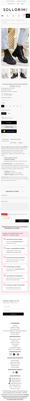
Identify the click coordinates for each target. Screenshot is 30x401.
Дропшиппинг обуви (15, 339)
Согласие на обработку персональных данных (15, 331)
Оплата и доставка (10, 1)
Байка (3, 113)
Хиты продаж (15, 344)
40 (17, 106)
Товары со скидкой (15, 342)
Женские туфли (15, 367)
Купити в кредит (11, 131)
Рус (18, 3)
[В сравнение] (5, 135)
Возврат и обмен (15, 327)
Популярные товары (15, 347)
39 (13, 106)
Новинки (15, 346)
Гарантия (15, 325)
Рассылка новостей (15, 332)
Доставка (13, 143)
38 (10, 106)
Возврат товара (11, 3)
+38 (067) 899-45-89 (15, 380)
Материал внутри (6, 110)
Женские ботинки (15, 362)
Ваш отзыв (4, 201)
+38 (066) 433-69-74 (15, 378)
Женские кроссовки (15, 364)
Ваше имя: (4, 195)
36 (2, 106)
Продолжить (22, 220)
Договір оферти (15, 334)
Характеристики (15, 139)
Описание (5, 139)
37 (6, 106)
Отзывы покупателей (21, 1)
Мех (9, 113)
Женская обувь (20, 20)
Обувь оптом (15, 341)
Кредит (20, 143)
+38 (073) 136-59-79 (15, 382)
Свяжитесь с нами (15, 388)
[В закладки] (2, 135)
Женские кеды (15, 365)
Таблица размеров (8, 118)
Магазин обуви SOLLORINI (8, 20)
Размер (3, 102)
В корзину (9, 122)
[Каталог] (2, 16)
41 (21, 106)
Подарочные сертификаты (15, 349)
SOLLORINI (12, 88)
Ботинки (4, 22)
